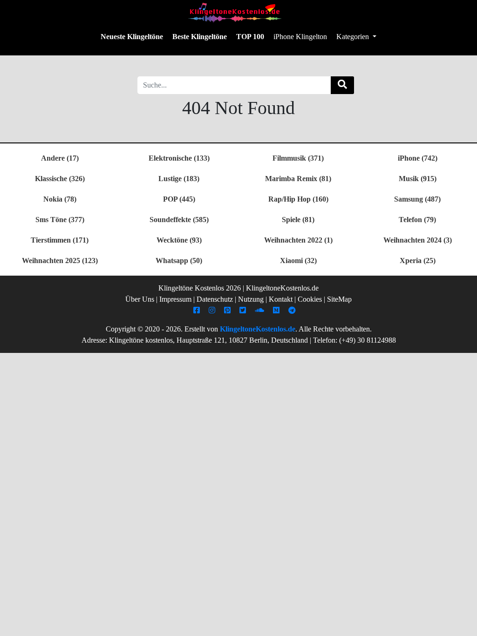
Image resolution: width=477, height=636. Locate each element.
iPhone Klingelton (300, 37)
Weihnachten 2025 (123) (60, 260)
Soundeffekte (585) (179, 219)
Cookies (310, 299)
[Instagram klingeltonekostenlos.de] (213, 310)
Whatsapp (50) (179, 260)
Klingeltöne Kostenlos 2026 (199, 288)
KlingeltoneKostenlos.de (257, 329)
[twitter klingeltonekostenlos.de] (243, 310)
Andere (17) (60, 158)
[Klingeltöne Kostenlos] (234, 12)
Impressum (175, 299)
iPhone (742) (417, 158)
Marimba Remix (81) (298, 179)
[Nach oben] (464, 624)
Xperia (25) (418, 260)
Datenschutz (215, 299)
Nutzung (251, 299)
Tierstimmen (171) (60, 240)
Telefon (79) (417, 219)
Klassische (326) (60, 179)
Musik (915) (417, 179)
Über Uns (139, 299)
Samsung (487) (417, 199)
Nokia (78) (59, 199)
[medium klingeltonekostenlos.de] (277, 310)
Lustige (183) (178, 179)
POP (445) (179, 199)
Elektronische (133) (179, 158)
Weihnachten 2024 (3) (417, 240)
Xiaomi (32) (298, 260)
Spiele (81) (298, 219)
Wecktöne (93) (179, 240)
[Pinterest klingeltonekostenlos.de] (228, 310)
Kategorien (353, 37)
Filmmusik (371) (298, 158)
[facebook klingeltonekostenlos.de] (197, 310)
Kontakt (281, 299)
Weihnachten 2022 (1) (298, 240)
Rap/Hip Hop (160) (298, 199)
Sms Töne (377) (59, 219)
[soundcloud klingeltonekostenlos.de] (260, 310)
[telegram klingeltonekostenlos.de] (293, 310)
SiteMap (339, 299)
